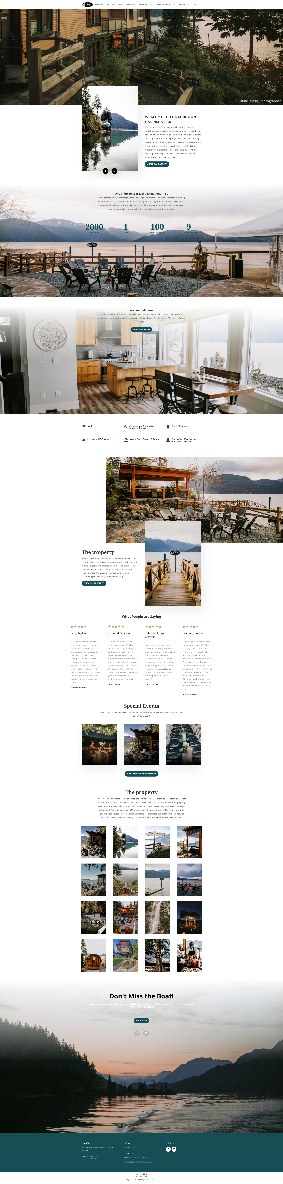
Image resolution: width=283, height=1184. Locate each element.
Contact (195, 4)
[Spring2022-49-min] (125, 895)
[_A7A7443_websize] (157, 858)
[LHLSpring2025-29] (93, 895)
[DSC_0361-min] (125, 971)
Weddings (130, 4)
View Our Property (94, 583)
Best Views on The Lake (141, 51)
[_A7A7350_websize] (189, 971)
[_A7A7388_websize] (93, 933)
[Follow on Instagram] (114, 171)
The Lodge (110, 4)
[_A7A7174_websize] (189, 858)
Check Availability (157, 164)
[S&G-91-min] (157, 933)
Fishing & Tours (144, 4)
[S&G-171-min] (189, 933)
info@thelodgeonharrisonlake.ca (136, 1157)
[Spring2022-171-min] (125, 933)
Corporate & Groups (181, 4)
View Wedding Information (141, 773)
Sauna (121, 4)
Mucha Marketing (151, 1180)
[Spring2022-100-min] (157, 895)
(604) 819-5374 (129, 1147)
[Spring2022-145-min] (189, 895)
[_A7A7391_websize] (125, 858)
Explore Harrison (162, 4)
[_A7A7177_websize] (93, 858)
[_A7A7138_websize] (157, 971)
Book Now (99, 4)
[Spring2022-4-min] (93, 971)
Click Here (141, 62)
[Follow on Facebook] (105, 171)
